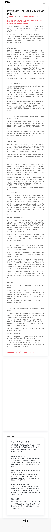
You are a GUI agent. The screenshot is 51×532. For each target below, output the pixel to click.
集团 (33, 16)
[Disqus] (25, 379)
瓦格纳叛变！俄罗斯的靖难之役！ (20, 456)
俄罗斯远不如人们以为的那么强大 (20, 484)
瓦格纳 (28, 16)
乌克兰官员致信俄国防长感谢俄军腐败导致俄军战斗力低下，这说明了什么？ (25, 471)
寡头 (35, 16)
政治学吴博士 (11, 16)
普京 (31, 16)
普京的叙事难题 (15, 499)
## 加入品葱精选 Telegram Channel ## (18, 23)
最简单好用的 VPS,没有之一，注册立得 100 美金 (20, 352)
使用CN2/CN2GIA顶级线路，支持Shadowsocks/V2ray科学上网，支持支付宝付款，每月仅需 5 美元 (25, 20)
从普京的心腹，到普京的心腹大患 (20, 442)
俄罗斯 (25, 16)
